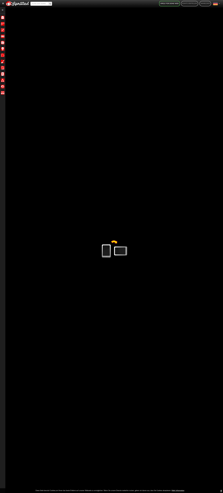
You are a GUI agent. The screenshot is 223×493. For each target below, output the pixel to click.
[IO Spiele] (2, 92)
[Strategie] (2, 49)
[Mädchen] (2, 61)
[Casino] (2, 74)
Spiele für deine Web (169, 3)
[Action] (2, 23)
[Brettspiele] (2, 67)
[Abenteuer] (2, 30)
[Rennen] (2, 36)
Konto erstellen (189, 3)
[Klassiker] (2, 17)
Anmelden (205, 3)
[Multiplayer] (2, 80)
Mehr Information (178, 490)
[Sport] (2, 42)
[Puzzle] (2, 55)
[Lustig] (2, 86)
